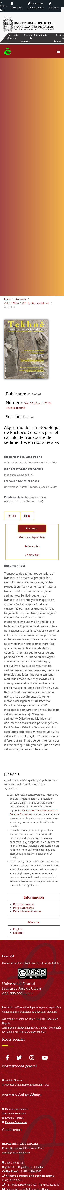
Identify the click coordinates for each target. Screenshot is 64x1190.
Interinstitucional (42, 35)
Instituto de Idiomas (59, 38)
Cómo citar (32, 555)
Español (18, 933)
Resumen (32, 528)
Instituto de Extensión (26, 38)
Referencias (32, 546)
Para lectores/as (23, 904)
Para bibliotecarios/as (27, 911)
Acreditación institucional (12, 36)
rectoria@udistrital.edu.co (16, 1152)
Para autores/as (23, 908)
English (18, 929)
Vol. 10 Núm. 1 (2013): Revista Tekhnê (26, 303)
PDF (13, 516)
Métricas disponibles (32, 537)
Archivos (21, 299)
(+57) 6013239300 (15, 1184)
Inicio (7, 299)
